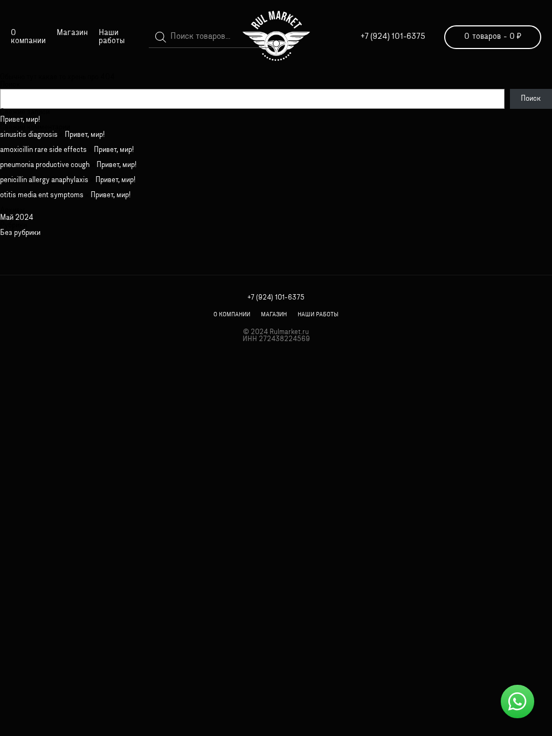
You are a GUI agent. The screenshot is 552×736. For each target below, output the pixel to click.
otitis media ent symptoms (42, 195)
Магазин (72, 33)
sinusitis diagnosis (29, 135)
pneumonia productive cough (44, 165)
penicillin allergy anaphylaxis (44, 180)
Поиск (10, 85)
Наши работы (112, 37)
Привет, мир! (20, 120)
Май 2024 (16, 218)
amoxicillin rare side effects (43, 150)
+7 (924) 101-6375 (393, 37)
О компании (28, 37)
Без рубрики (20, 233)
